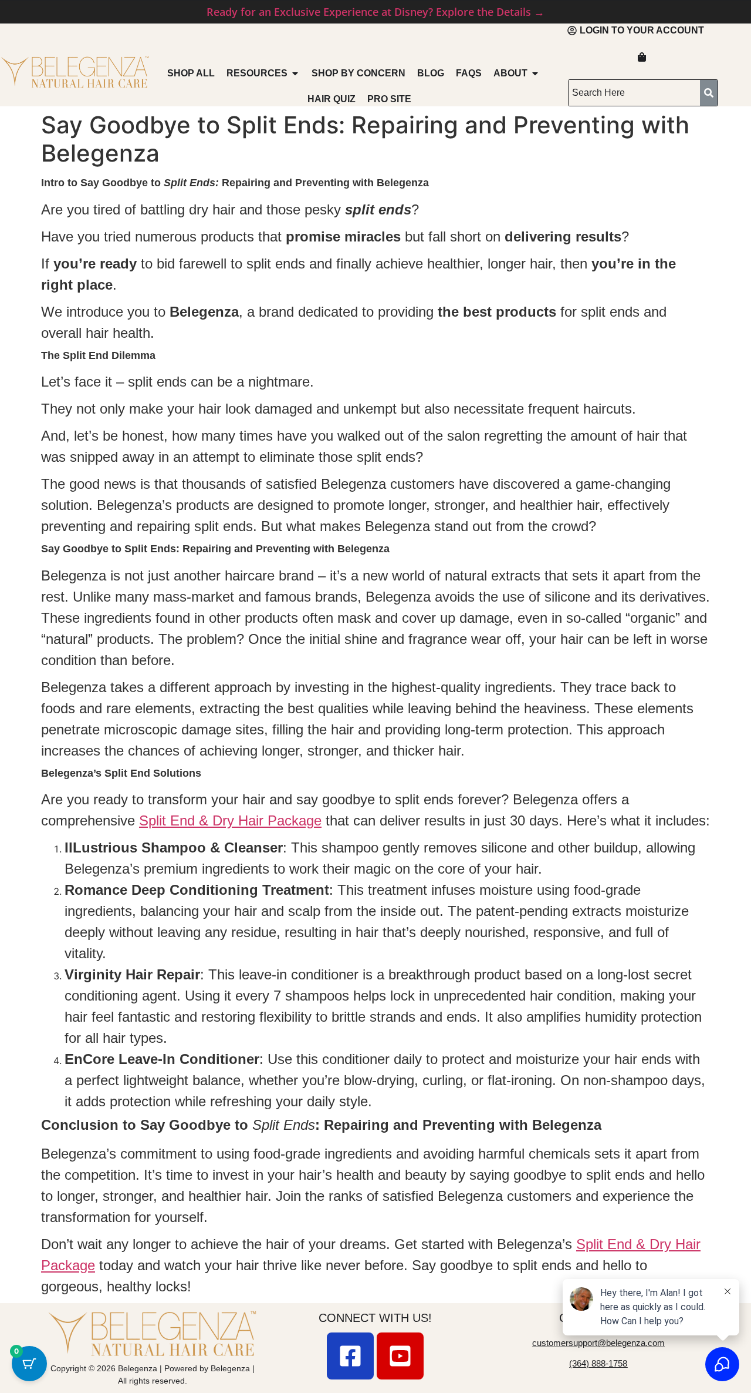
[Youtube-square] (400, 1355)
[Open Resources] (295, 73)
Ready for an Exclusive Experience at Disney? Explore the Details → (375, 12)
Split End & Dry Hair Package (230, 820)
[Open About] (535, 73)
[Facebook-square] (350, 1355)
